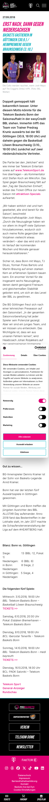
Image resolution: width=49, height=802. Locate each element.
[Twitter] (24, 767)
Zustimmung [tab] (9, 355)
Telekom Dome (24, 737)
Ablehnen (24, 452)
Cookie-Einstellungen (24, 789)
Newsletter (24, 746)
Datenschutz (24, 775)
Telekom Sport (12, 684)
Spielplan (41, 799)
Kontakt (24, 784)
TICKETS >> (10, 608)
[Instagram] (6, 767)
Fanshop (23, 799)
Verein (24, 727)
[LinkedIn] (42, 767)
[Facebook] (18, 767)
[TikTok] (30, 767)
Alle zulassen (24, 437)
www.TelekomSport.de (29, 170)
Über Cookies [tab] (39, 355)
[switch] (42, 409)
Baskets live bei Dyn (24, 787)
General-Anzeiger (14, 688)
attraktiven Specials (28, 194)
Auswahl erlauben (24, 444)
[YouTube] (36, 767)
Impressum (24, 778)
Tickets (7, 799)
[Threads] (12, 767)
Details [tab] (24, 355)
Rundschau (10, 692)
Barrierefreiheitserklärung (24, 781)
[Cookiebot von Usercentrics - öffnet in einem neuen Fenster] (35, 348)
